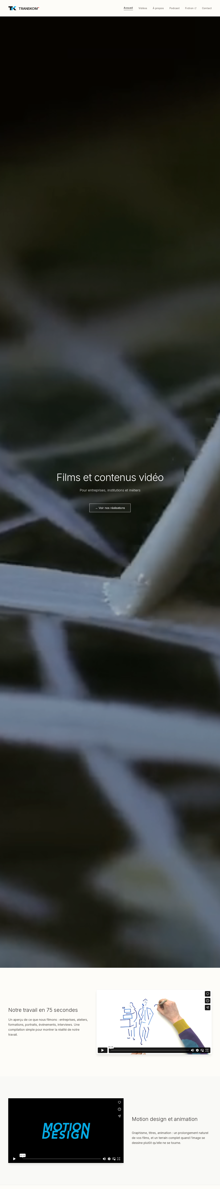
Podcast (174, 8)
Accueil (128, 7)
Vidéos (143, 8)
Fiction (189, 8)
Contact (207, 8)
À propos (158, 8)
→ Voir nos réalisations (110, 508)
